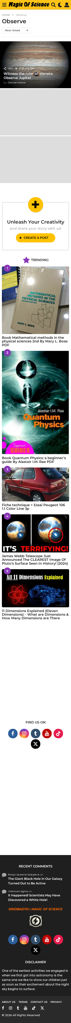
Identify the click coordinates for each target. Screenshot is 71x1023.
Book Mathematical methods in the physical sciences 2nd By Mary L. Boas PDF (35, 341)
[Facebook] (13, 733)
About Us (8, 1001)
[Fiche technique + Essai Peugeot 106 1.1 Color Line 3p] (35, 484)
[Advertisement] (35, 672)
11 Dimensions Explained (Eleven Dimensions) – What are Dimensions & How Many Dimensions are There (35, 614)
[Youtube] (47, 733)
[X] (35, 744)
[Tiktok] (58, 733)
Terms (23, 1001)
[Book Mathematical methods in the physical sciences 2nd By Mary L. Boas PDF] (35, 300)
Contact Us (39, 1001)
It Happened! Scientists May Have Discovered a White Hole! (34, 898)
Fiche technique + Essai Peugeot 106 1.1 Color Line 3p (33, 507)
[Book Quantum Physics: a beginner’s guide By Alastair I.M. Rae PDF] (35, 402)
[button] (4, 5)
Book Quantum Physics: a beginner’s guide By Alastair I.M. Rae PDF (34, 460)
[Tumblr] (35, 733)
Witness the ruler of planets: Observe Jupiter (28, 76)
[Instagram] (24, 733)
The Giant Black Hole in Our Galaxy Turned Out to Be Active (35, 881)
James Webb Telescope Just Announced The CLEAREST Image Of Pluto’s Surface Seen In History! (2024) (35, 560)
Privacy (56, 1001)
